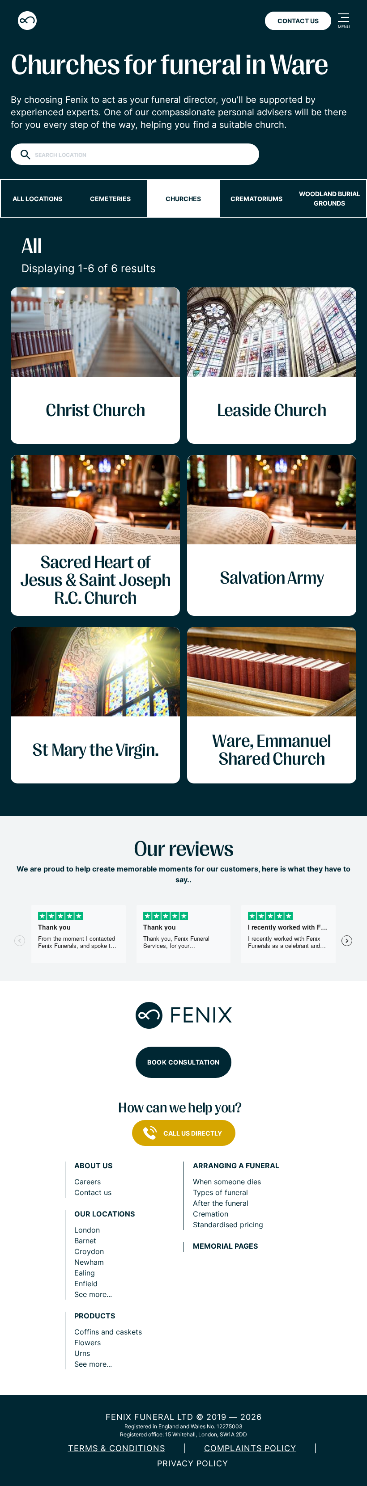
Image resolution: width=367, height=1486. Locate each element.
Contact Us (298, 21)
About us (93, 1166)
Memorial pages (225, 1246)
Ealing (84, 1272)
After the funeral (220, 1203)
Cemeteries (110, 198)
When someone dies (227, 1181)
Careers (87, 1181)
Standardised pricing (228, 1224)
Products (94, 1316)
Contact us (92, 1192)
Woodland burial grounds (329, 198)
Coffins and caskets (108, 1331)
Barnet (85, 1240)
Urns (82, 1353)
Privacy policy (192, 1463)
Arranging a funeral (236, 1166)
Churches (183, 198)
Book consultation (183, 1062)
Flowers (87, 1342)
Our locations (104, 1214)
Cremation (210, 1213)
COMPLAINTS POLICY (250, 1448)
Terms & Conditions (116, 1448)
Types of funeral (220, 1192)
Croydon (89, 1251)
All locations (37, 198)
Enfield (86, 1283)
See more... (93, 1294)
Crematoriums (256, 198)
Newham (89, 1262)
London (87, 1229)
